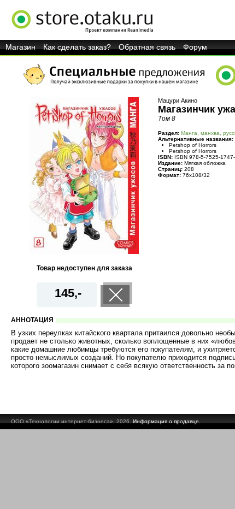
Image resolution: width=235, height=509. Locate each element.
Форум (195, 47)
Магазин (20, 47)
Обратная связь (147, 47)
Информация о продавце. (167, 421)
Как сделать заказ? (77, 47)
